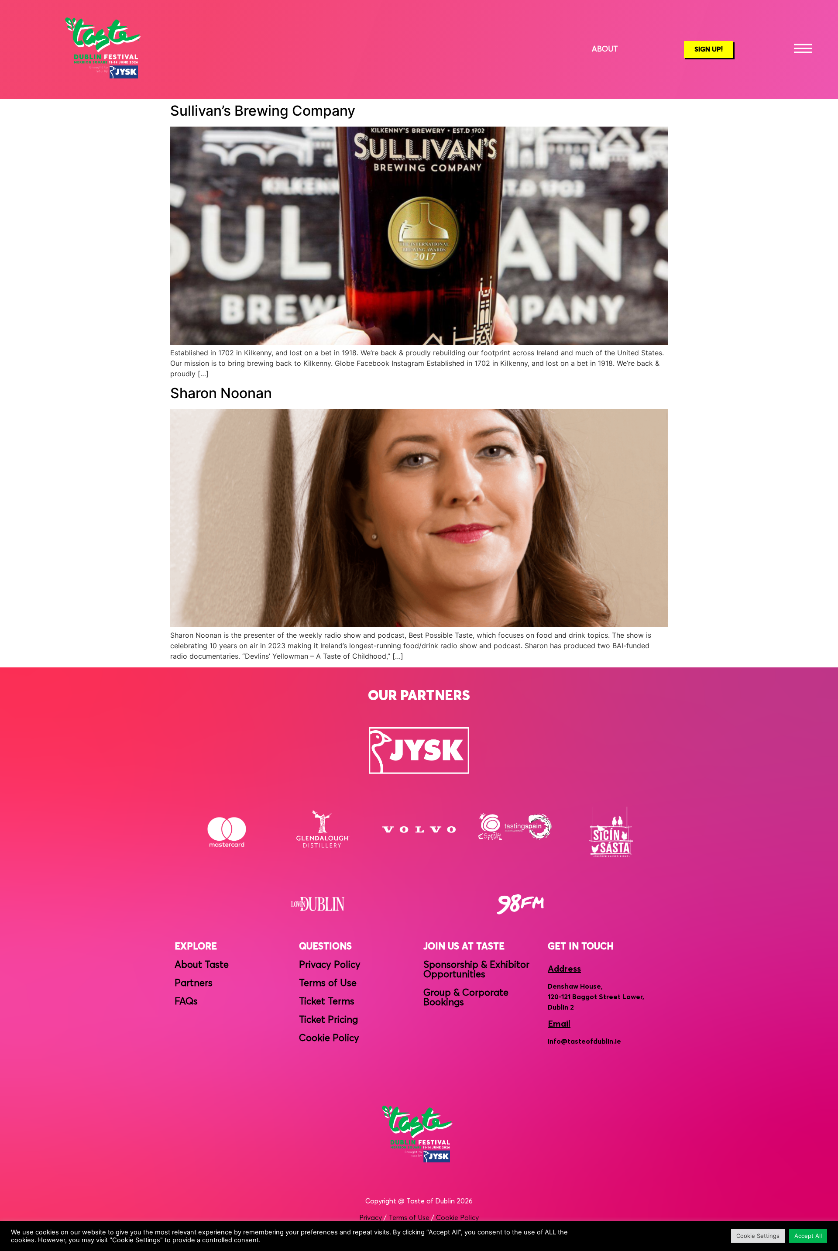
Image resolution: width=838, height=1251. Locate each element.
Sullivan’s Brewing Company (262, 110)
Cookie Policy (329, 1038)
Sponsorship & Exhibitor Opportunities (476, 969)
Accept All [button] (808, 1235)
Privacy (370, 1217)
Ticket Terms (326, 1002)
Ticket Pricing (328, 1020)
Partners (194, 983)
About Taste (202, 965)
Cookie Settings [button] (758, 1235)
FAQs (186, 1002)
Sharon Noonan (221, 393)
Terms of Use (328, 983)
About (605, 49)
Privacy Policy (330, 965)
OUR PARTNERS (419, 696)
